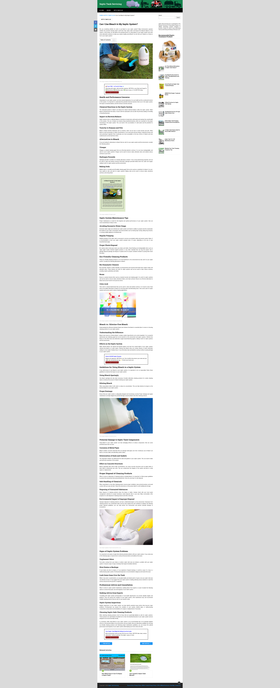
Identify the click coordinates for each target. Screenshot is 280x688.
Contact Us (177, 685)
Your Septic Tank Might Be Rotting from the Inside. (119, 631)
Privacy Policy (137, 685)
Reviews (109, 10)
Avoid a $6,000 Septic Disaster (113, 356)
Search (160, 15)
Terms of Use (130, 685)
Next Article (146, 643)
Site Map (172, 685)
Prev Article (106, 643)
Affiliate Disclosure (165, 685)
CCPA (158, 685)
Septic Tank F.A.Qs (118, 10)
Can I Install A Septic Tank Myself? (137, 674)
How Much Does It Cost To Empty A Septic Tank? (112, 674)
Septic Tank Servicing (111, 4)
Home (102, 10)
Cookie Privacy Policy (151, 685)
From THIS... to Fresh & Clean (115, 86)
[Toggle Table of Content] (113, 40)
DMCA (143, 685)
